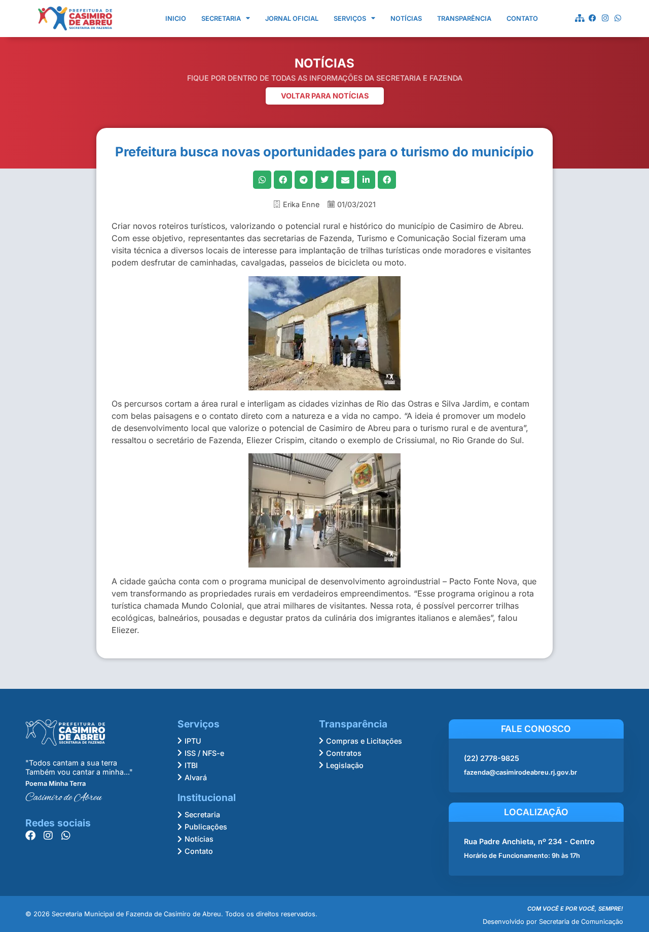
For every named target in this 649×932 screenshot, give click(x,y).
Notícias (406, 18)
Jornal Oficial (291, 18)
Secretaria (221, 18)
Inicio (175, 18)
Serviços (350, 18)
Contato (522, 18)
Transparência (464, 18)
